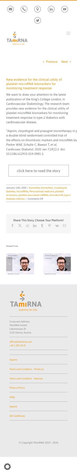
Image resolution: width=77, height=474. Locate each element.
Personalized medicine (41, 191)
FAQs (12, 397)
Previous (51, 61)
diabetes (10, 191)
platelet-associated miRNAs (33, 195)
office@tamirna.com (20, 341)
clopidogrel (60, 187)
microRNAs (22, 191)
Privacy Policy (17, 387)
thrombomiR (56, 195)
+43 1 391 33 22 (17, 345)
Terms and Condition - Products (26, 369)
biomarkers (47, 187)
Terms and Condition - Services (26, 378)
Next (64, 61)
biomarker (34, 187)
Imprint (13, 359)
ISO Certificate (17, 416)
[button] (9, 264)
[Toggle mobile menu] (69, 33)
